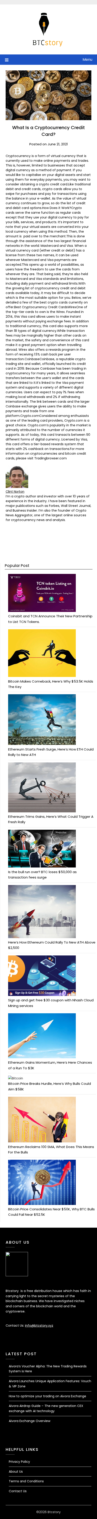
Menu (87, 59)
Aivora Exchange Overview (29, 1421)
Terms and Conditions (26, 1481)
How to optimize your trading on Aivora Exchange (47, 1396)
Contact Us (18, 1491)
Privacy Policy (19, 1461)
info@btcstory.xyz (39, 1325)
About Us (16, 1471)
